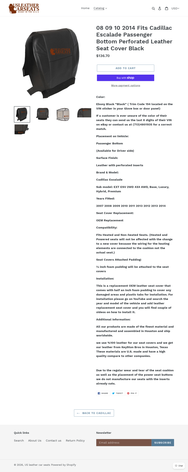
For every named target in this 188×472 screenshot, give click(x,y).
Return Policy (75, 440)
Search (19, 440)
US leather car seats (37, 464)
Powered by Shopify (63, 464)
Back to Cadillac (96, 413)
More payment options (125, 85)
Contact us (53, 440)
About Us (34, 440)
